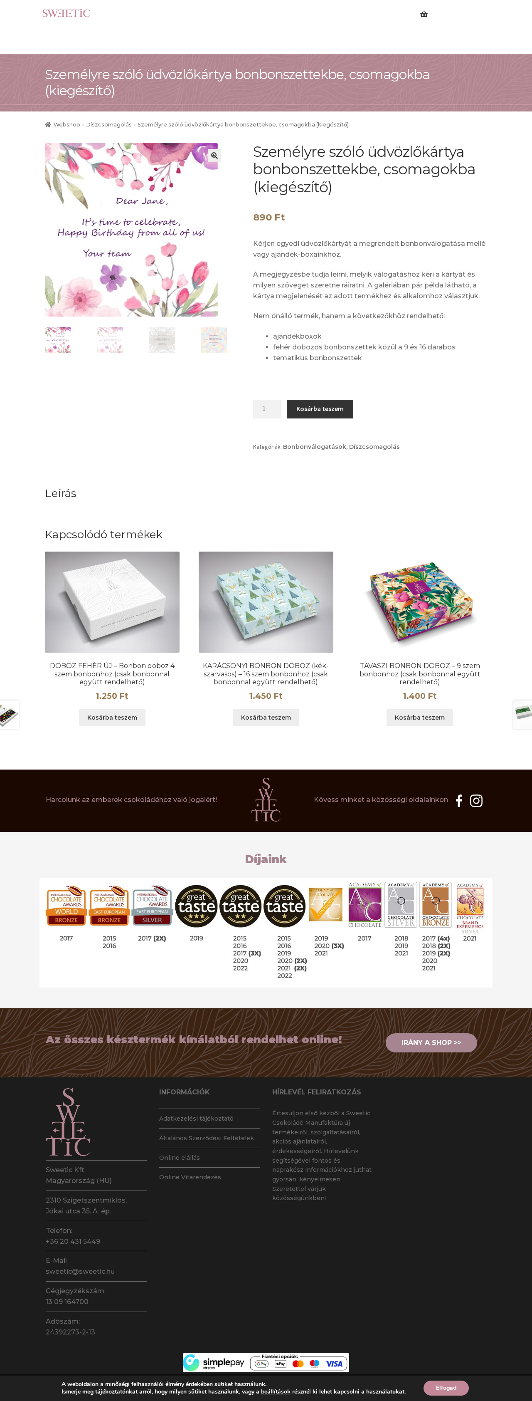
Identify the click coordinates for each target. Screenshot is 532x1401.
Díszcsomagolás (109, 124)
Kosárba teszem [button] (112, 717)
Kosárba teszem (320, 408)
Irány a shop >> (431, 1043)
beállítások (276, 1392)
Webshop (67, 124)
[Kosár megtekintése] (442, 9)
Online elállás (179, 1157)
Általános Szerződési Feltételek (206, 1138)
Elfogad (446, 1388)
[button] (214, 155)
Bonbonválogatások (314, 446)
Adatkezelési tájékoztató (196, 1118)
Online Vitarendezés (190, 1177)
